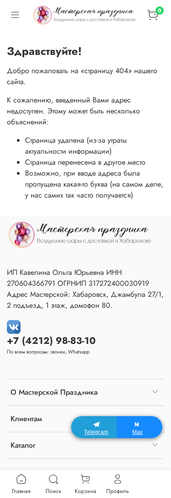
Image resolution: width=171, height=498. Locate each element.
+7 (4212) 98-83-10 (51, 341)
